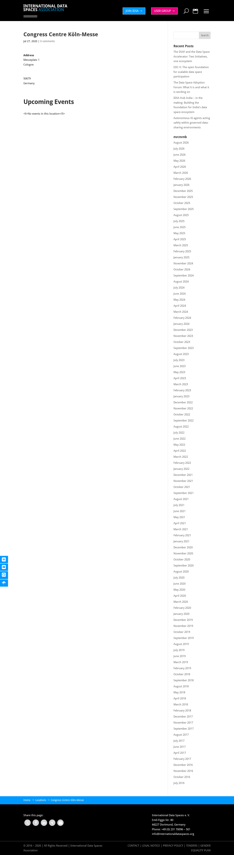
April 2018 (179, 698)
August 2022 (181, 426)
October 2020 (181, 559)
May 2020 (179, 589)
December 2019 (183, 620)
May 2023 (179, 372)
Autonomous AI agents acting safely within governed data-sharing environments (191, 122)
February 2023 (182, 390)
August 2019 (181, 644)
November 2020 (183, 553)
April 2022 (179, 450)
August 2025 (181, 215)
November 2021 (183, 481)
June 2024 (179, 293)
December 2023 (183, 330)
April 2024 (179, 305)
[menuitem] (135, 11)
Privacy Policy (173, 845)
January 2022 (181, 469)
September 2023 (183, 348)
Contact (133, 845)
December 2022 (183, 402)
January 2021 (181, 541)
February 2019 (182, 668)
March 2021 (180, 529)
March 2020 (180, 601)
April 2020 (179, 595)
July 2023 (178, 360)
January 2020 (181, 614)
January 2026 (181, 185)
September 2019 (183, 638)
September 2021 (183, 493)
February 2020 (182, 607)
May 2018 (179, 692)
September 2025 (183, 209)
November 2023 (183, 336)
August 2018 (181, 686)
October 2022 (181, 414)
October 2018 (181, 674)
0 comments (47, 41)
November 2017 (183, 722)
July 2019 (178, 650)
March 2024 (180, 311)
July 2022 (178, 432)
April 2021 (179, 523)
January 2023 (181, 396)
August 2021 (181, 499)
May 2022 (179, 444)
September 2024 (183, 275)
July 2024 (178, 287)
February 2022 (182, 462)
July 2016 (178, 783)
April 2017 (179, 752)
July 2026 (178, 148)
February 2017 (182, 759)
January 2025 (181, 257)
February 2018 (182, 710)
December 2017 (183, 716)
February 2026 (182, 179)
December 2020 (183, 547)
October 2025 (181, 203)
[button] (27, 822)
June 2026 (179, 154)
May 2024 (179, 299)
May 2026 (179, 160)
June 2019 (179, 656)
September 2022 (183, 420)
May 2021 (179, 517)
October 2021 (181, 487)
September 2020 (183, 565)
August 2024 (181, 281)
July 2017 (178, 740)
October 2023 (181, 342)
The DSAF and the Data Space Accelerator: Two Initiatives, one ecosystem (191, 56)
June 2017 (179, 746)
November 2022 (183, 408)
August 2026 (181, 142)
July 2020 (178, 577)
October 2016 (181, 777)
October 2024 (181, 269)
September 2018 (183, 680)
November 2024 (183, 263)
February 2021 (182, 535)
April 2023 (179, 378)
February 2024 (182, 317)
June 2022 (179, 438)
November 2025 (183, 197)
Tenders (191, 845)
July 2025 (178, 221)
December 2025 (183, 191)
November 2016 (183, 771)
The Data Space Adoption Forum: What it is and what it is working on (191, 87)
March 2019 (180, 662)
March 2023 (180, 384)
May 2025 (179, 233)
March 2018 (180, 704)
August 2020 (181, 571)
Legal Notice (151, 845)
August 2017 (181, 734)
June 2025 (179, 227)
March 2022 (180, 456)
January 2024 (181, 324)
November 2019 (183, 626)
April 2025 (179, 239)
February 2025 (182, 251)
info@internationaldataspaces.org (173, 834)
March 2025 (180, 245)
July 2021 (178, 505)
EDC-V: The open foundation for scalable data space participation (191, 72)
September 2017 (183, 728)
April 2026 (179, 166)
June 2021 (179, 511)
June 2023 (179, 366)
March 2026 (180, 172)
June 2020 (179, 583)
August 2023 (181, 354)
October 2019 (181, 632)
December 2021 (183, 475)
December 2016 (183, 765)
